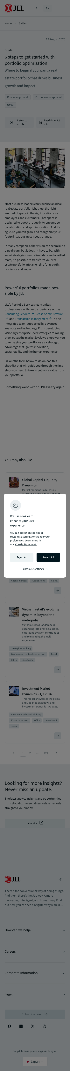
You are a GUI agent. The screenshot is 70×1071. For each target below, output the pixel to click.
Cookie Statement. (26, 544)
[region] (35, 536)
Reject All (22, 557)
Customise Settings (35, 569)
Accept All (48, 557)
